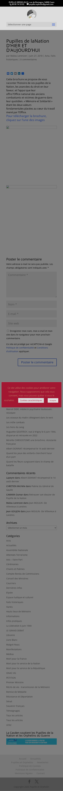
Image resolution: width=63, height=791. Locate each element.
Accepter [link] (53, 400)
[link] (31, 14)
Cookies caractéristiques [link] (31, 400)
